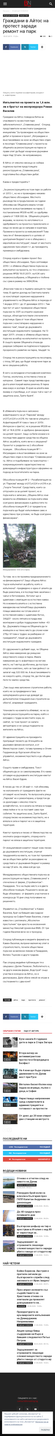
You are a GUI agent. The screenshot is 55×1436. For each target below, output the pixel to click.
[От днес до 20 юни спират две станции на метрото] (10, 1119)
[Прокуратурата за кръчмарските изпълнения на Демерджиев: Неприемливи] (9, 1316)
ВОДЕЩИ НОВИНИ (20, 11)
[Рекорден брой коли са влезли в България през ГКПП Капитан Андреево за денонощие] (9, 1197)
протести (32, 1000)
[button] (5, 4)
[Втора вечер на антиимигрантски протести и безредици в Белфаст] (10, 1056)
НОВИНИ (7, 1046)
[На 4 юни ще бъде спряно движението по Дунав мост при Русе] (10, 1074)
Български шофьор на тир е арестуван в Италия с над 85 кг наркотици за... (34, 1229)
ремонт (42, 1000)
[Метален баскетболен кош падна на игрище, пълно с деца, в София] (10, 1088)
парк (23, 1000)
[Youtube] (35, 1409)
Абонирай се (44, 1159)
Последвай (45, 1147)
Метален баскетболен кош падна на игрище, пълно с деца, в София (35, 1088)
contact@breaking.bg (27, 1401)
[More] (42, 47)
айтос (15, 1000)
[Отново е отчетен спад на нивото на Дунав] (9, 1182)
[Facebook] (20, 1409)
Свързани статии (12, 1031)
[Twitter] (28, 1409)
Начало (6, 11)
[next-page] (9, 1130)
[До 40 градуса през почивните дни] (9, 1216)
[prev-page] (5, 1130)
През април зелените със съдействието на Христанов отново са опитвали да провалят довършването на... (32, 1296)
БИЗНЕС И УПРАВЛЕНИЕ (9, 1076)
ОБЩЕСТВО (24, 15)
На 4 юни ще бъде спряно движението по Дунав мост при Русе (34, 1073)
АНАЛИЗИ (21, 1306)
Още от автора (31, 1031)
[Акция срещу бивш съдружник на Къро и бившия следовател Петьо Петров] (9, 1335)
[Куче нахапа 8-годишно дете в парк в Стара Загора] (10, 1042)
